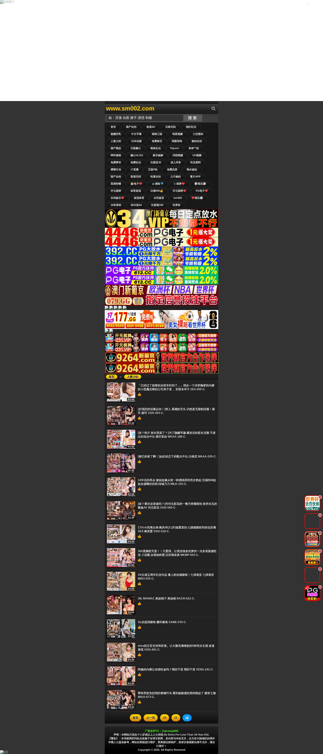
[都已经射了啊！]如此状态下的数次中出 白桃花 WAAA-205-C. (177, 456)
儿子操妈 (175, 176)
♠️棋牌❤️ (179, 183)
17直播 (135, 169)
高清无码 (136, 176)
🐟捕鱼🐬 (158, 183)
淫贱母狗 (177, 141)
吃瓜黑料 (195, 162)
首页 (113, 126)
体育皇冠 (136, 190)
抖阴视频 (178, 155)
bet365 (178, 197)
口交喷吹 (198, 134)
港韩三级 (157, 134)
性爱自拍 (155, 176)
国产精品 (116, 148)
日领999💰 (156, 190)
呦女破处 (192, 169)
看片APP (195, 176)
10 (164, 717)
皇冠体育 (139, 197)
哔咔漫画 (116, 155)
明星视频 (177, 134)
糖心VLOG (137, 155)
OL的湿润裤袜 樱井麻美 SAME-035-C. (162, 622)
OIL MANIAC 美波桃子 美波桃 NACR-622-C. (166, 598)
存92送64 (136, 205)
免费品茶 (172, 169)
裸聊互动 (116, 169)
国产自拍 (131, 126)
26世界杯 (116, 205)
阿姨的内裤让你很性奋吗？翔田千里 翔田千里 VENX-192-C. (176, 669)
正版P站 (152, 169)
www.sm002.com (130, 108)
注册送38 (155, 162)
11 (175, 717)
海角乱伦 (155, 148)
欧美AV (151, 126)
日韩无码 (170, 126)
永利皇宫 (159, 197)
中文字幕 (136, 134)
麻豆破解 (158, 155)
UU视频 (196, 155)
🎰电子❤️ (136, 183)
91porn (174, 148)
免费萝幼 (116, 162)
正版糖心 (136, 148)
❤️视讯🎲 (197, 197)
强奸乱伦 (191, 126)
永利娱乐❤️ (117, 197)
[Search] (213, 108)
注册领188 (157, 205)
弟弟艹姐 (193, 148)
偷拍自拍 (197, 141)
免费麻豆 (157, 141)
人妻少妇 (116, 141)
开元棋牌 (116, 190)
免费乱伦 (136, 162)
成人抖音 (175, 162)
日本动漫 (136, 141)
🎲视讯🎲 (200, 183)
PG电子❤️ (202, 190)
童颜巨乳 (116, 134)
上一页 (150, 717)
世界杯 (176, 205)
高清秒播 (116, 183)
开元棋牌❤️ (179, 190)
